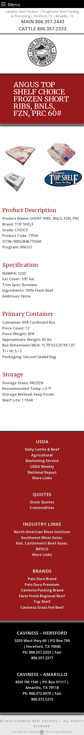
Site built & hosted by (42, 732)
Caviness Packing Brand (42, 590)
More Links (42, 477)
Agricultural (42, 455)
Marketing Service (42, 460)
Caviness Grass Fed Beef (42, 607)
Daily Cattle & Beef (42, 449)
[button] (21, 154)
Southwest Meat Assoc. (42, 537)
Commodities (42, 507)
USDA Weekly (42, 466)
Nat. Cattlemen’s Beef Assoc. (42, 543)
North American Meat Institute (42, 531)
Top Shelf (42, 601)
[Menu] (3, 4)
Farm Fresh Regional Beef (42, 595)
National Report (42, 472)
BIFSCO (42, 549)
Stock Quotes (42, 502)
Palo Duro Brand (42, 578)
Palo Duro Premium (42, 584)
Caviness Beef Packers (35, 721)
